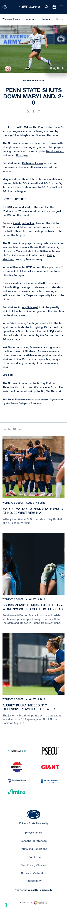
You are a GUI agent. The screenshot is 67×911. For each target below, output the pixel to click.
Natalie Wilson (55, 151)
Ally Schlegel (30, 307)
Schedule (30, 19)
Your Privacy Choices (33, 865)
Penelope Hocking (24, 223)
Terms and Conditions (33, 849)
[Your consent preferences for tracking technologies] (6, 904)
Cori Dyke (22, 155)
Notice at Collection (33, 874)
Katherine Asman (32, 163)
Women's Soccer (13, 503)
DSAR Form (34, 857)
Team (45, 19)
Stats (59, 19)
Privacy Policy (33, 833)
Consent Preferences (33, 841)
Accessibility (33, 881)
